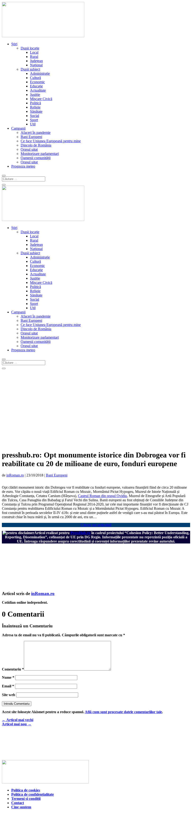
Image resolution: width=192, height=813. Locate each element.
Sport (34, 120)
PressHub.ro (80, 533)
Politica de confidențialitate (32, 794)
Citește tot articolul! (96, 525)
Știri (14, 44)
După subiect (30, 69)
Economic (37, 82)
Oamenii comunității (36, 158)
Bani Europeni (31, 137)
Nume (8, 677)
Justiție (35, 95)
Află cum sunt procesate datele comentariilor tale (123, 712)
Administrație (40, 73)
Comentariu (13, 669)
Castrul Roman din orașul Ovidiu (102, 496)
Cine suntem (21, 807)
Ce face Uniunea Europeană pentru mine (51, 141)
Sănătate (36, 111)
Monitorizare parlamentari (40, 154)
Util (33, 124)
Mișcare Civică (41, 99)
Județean (36, 61)
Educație (36, 86)
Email (8, 686)
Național (36, 65)
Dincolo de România (36, 145)
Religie (35, 107)
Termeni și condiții (26, 799)
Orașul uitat (29, 149)
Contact (17, 803)
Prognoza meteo (23, 166)
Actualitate (38, 90)
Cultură (35, 78)
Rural (34, 57)
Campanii (18, 128)
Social (34, 116)
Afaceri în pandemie (36, 133)
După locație (30, 48)
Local (34, 52)
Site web (8, 695)
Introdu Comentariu (17, 703)
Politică (35, 103)
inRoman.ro (15, 475)
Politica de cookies (25, 790)
